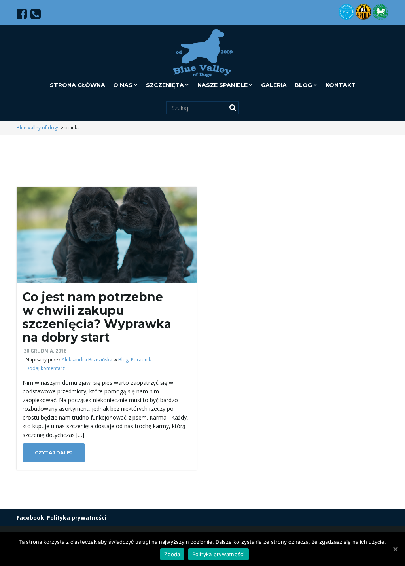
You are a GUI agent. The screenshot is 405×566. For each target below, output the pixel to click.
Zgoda (172, 554)
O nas (123, 85)
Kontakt (341, 85)
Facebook (30, 517)
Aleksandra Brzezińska (87, 359)
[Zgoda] (395, 549)
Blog (304, 85)
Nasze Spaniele (223, 85)
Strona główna (77, 85)
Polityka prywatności (76, 517)
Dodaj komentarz (45, 368)
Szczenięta (165, 85)
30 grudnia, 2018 (45, 351)
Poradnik (141, 359)
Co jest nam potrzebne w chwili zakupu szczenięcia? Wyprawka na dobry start (97, 317)
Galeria (274, 85)
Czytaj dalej (54, 453)
